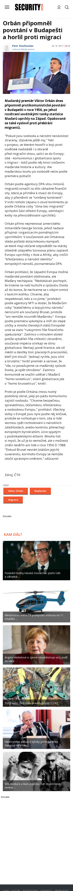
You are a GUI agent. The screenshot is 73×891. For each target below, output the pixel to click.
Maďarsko (40, 491)
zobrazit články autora (23, 49)
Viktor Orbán (15, 491)
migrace (13, 499)
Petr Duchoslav (23, 46)
